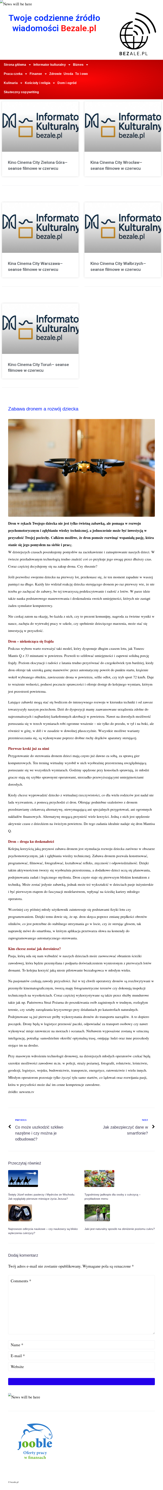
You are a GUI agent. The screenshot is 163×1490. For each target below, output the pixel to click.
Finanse (36, 73)
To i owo (81, 73)
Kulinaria (11, 83)
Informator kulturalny (49, 64)
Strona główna (15, 64)
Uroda (68, 73)
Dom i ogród (67, 83)
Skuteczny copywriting (21, 92)
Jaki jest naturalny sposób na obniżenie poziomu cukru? (119, 1228)
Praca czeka (13, 73)
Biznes (78, 64)
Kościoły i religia (37, 83)
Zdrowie (55, 73)
